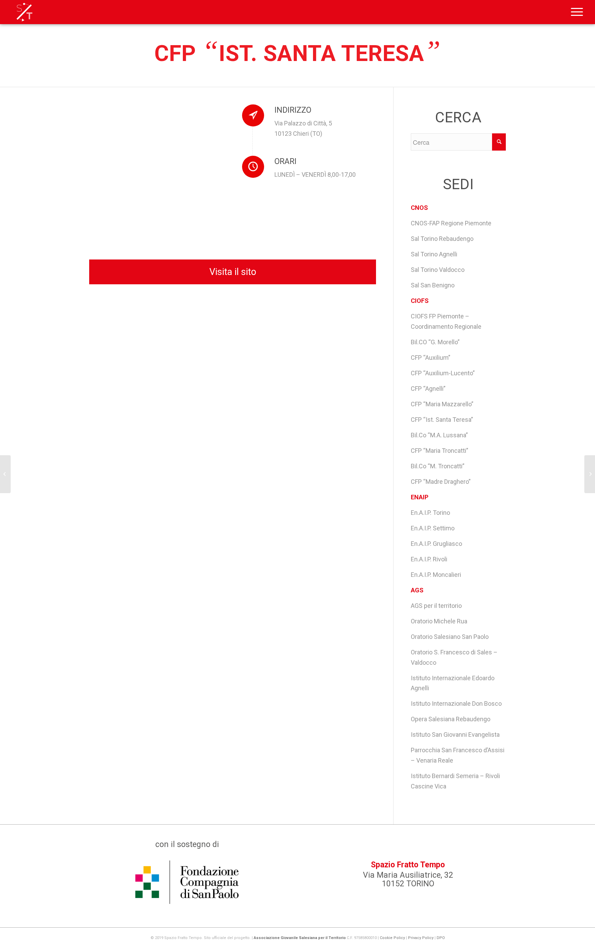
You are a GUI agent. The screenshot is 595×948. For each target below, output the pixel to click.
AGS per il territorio (436, 605)
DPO (441, 938)
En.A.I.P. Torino (430, 512)
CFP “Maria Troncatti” (439, 450)
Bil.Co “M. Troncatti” (437, 466)
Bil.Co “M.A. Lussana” (439, 435)
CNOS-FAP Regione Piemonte (451, 223)
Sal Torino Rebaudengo (442, 238)
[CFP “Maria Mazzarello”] (5, 474)
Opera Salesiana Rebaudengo (450, 719)
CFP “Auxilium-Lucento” (443, 373)
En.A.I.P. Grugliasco (436, 543)
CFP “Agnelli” (428, 388)
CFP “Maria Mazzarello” (442, 404)
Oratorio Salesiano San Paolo (450, 636)
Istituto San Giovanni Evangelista (455, 734)
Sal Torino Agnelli (434, 254)
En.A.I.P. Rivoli (429, 559)
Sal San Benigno (433, 285)
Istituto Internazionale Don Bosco (456, 703)
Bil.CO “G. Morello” (435, 342)
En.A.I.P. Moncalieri (436, 574)
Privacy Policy (421, 938)
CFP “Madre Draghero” (441, 481)
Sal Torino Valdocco (437, 269)
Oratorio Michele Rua (439, 621)
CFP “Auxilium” (430, 357)
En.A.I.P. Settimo (433, 528)
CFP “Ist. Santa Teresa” (442, 419)
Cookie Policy (392, 938)
